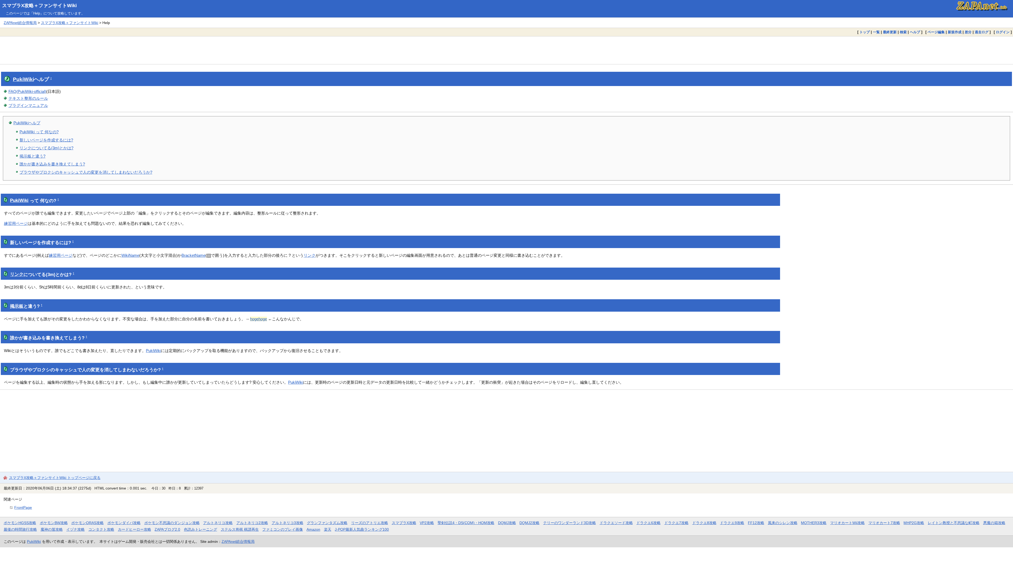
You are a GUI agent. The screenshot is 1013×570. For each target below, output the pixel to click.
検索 (903, 32)
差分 (968, 32)
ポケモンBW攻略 (54, 523)
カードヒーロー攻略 (134, 529)
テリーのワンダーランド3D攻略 (569, 523)
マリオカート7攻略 (884, 523)
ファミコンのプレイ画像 (282, 529)
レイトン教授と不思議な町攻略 (953, 523)
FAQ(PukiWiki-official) (27, 91)
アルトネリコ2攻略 (252, 523)
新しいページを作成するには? (46, 140)
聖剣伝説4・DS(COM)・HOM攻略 (466, 523)
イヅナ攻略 (75, 529)
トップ (864, 32)
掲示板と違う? (32, 156)
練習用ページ (16, 223)
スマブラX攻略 (404, 523)
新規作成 (955, 32)
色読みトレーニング (200, 529)
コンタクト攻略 (101, 529)
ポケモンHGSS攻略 (20, 523)
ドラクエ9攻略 (732, 523)
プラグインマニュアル (28, 105)
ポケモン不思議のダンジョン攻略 (172, 523)
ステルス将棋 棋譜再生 (240, 529)
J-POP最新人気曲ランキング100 (362, 529)
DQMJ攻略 (507, 523)
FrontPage (23, 507)
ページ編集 (936, 32)
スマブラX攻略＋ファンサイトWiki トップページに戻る (55, 478)
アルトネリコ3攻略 (287, 523)
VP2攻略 (427, 523)
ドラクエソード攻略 (616, 523)
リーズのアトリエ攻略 (369, 523)
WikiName (130, 255)
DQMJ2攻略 (529, 523)
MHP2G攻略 (914, 523)
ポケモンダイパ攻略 (124, 523)
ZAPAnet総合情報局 (20, 23)
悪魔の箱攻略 (994, 523)
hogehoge (258, 319)
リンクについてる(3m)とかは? (46, 148)
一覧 (876, 32)
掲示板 (16, 306)
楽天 (327, 529)
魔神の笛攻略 (52, 529)
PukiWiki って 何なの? (39, 132)
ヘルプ (915, 32)
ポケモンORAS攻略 (87, 523)
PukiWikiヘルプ (26, 123)
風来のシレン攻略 (782, 523)
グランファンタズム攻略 (327, 523)
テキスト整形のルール (28, 98)
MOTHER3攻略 (813, 523)
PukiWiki (23, 79)
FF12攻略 (756, 523)
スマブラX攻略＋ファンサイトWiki (39, 5)
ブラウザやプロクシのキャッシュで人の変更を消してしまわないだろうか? (86, 172)
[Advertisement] (506, 50)
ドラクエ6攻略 (648, 523)
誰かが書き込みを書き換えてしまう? (52, 164)
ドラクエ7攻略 (676, 523)
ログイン (1003, 32)
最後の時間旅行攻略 (20, 529)
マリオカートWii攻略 (847, 523)
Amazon (313, 529)
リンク (310, 255)
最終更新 (890, 32)
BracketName (193, 255)
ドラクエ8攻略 (704, 523)
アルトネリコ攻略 (218, 523)
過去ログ (981, 32)
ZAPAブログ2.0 (167, 529)
